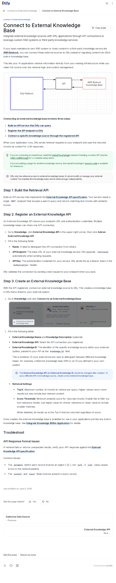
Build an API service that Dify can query (29, 125)
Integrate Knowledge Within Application (47, 423)
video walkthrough (19, 158)
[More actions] (112, 3)
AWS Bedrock (10, 52)
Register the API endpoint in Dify (25, 130)
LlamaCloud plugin (61, 155)
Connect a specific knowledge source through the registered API (43, 135)
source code (91, 163)
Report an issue (28, 554)
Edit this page (10, 554)
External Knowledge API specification (66, 197)
